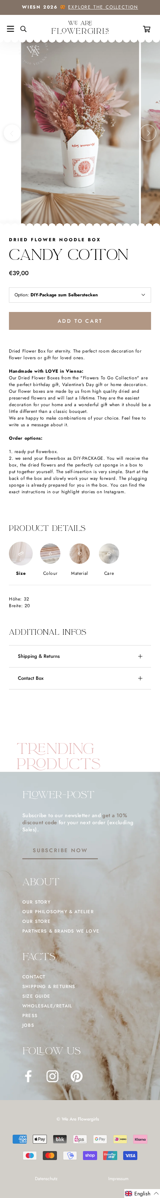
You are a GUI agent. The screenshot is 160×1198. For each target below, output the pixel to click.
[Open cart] (148, 29)
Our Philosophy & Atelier (58, 912)
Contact (33, 977)
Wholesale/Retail (47, 1006)
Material (79, 573)
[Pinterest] (77, 1076)
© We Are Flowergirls (78, 1119)
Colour (50, 573)
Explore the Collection (103, 7)
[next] (148, 133)
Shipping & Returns (39, 656)
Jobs (28, 1025)
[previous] (12, 133)
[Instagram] (52, 1076)
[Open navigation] (10, 29)
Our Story (36, 902)
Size (21, 573)
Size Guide (36, 996)
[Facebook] (28, 1076)
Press (30, 1016)
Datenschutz (46, 1178)
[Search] (20, 29)
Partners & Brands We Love (60, 931)
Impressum (118, 1178)
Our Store (36, 921)
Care (109, 573)
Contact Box (31, 678)
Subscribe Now (60, 850)
